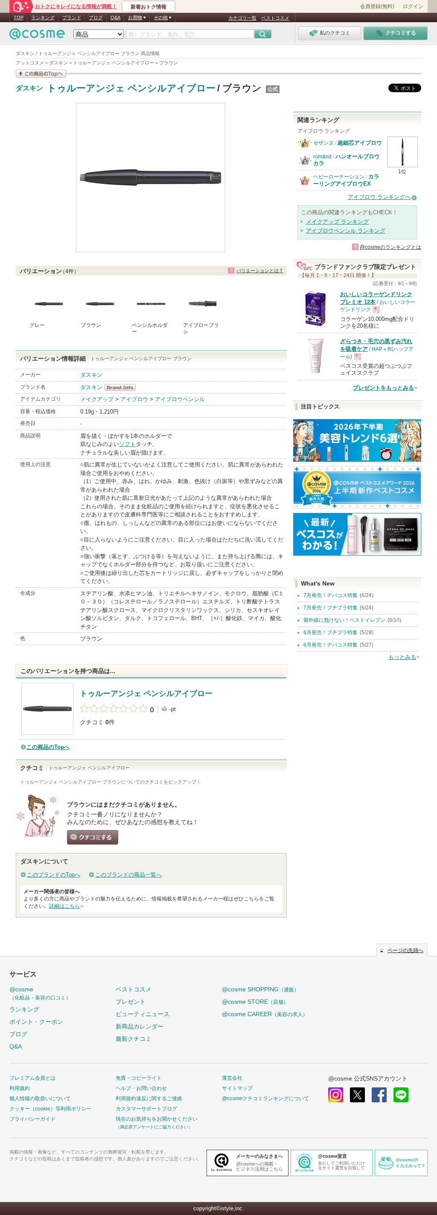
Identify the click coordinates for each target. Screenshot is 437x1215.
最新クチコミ (133, 1038)
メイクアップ (97, 399)
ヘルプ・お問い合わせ (141, 1088)
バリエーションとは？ (259, 270)
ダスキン (29, 88)
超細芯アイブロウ (360, 143)
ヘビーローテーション (338, 177)
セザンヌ (323, 143)
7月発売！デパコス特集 (330, 595)
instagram (335, 1094)
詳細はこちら (64, 906)
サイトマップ (237, 1088)
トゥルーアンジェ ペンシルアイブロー (131, 88)
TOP (18, 17)
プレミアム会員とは (32, 1078)
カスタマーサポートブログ (146, 1109)
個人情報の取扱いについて (40, 1098)
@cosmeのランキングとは (390, 247)
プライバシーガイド (32, 1119)
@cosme (40, 993)
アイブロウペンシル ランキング (345, 230)
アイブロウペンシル (180, 399)
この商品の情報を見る (41, 74)
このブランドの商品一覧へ (128, 874)
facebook (379, 1094)
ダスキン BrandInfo (123, 387)
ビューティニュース (142, 1014)
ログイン (413, 6)
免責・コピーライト (139, 1078)
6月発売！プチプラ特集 (330, 632)
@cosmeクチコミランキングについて (265, 1098)
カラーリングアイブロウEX (346, 179)
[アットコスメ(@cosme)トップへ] (37, 36)
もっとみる (402, 657)
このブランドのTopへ (53, 874)
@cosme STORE (255, 1001)
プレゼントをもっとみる (383, 388)
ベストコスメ (275, 17)
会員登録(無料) (377, 6)
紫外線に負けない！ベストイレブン (344, 620)
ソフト (127, 444)
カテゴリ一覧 (242, 17)
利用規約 (19, 1088)
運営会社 (232, 1078)
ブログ (96, 17)
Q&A (115, 17)
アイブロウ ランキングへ (379, 197)
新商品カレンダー (139, 1026)
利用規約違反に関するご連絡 (149, 1098)
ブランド (71, 17)
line (400, 1094)
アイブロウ (134, 399)
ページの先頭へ (405, 950)
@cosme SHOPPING (260, 989)
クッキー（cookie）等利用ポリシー (50, 1109)
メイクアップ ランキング (337, 222)
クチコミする (92, 837)
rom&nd (322, 157)
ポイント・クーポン (36, 1021)
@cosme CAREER (265, 1014)
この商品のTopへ (48, 747)
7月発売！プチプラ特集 (330, 608)
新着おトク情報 (148, 7)
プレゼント (131, 1001)
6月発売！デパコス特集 (330, 645)
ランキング (43, 17)
